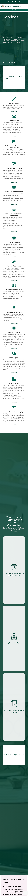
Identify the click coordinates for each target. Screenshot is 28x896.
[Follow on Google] (16, 2)
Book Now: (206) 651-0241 (14, 77)
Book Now (14, 9)
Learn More (14, 111)
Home (5, 62)
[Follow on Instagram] (12, 2)
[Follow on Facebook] (9, 2)
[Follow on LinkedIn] (19, 2)
